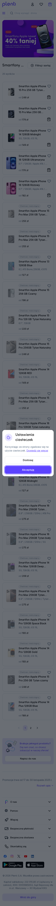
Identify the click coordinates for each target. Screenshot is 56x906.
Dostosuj (28, 460)
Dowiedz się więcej (37, 450)
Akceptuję (28, 469)
